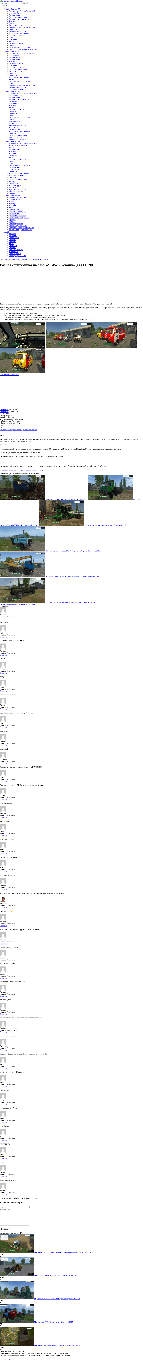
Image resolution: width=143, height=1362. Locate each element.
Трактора (12, 21)
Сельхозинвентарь (16, 250)
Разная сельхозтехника (17, 31)
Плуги (11, 23)
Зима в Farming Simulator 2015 (20, 230)
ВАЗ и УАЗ (13, 188)
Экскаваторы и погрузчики (19, 47)
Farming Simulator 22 (12, 51)
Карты (11, 147)
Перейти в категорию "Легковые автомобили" (18, 604)
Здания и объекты (16, 25)
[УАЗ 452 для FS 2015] (68, 347)
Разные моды (14, 183)
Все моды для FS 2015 (17, 198)
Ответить (3, 619)
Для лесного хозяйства (17, 216)
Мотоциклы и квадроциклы (19, 33)
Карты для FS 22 (15, 55)
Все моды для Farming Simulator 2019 (23, 93)
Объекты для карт (16, 224)
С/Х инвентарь (14, 167)
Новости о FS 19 (15, 137)
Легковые (12, 242)
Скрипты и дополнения (18, 17)
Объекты (12, 133)
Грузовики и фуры (16, 43)
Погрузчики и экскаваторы (19, 165)
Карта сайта (9, 1359)
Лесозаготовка (14, 129)
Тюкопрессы (13, 252)
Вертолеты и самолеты (17, 89)
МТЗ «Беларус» (15, 186)
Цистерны (13, 29)
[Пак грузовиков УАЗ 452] (114, 347)
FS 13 (6, 232)
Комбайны (13, 39)
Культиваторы (14, 121)
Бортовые (12, 240)
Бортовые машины (16, 210)
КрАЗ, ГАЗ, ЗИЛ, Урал (17, 190)
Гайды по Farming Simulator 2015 (21, 228)
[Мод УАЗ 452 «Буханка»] (22, 373)
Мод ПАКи (13, 127)
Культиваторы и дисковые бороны (22, 27)
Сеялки (12, 37)
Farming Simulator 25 (12, 9)
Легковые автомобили (17, 35)
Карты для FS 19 (15, 95)
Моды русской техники (18, 145)
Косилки (12, 123)
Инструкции (14, 194)
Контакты (3, 5)
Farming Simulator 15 (12, 196)
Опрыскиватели (15, 254)
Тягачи (11, 41)
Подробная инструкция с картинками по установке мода (21, 470)
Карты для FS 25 (15, 13)
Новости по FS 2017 (16, 192)
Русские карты (14, 15)
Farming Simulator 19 (12, 91)
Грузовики (13, 101)
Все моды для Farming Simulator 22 (22, 53)
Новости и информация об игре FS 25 (23, 49)
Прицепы (12, 45)
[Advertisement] (19, 285)
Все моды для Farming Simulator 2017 (23, 143)
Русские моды (14, 57)
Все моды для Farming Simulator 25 (22, 11)
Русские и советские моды (19, 19)
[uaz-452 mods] (22, 347)
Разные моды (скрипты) (18, 226)
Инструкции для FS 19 (17, 139)
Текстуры (12, 181)
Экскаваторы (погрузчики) (19, 218)
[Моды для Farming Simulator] (11, 1)
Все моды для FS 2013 (17, 256)
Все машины (14, 238)
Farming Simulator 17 (12, 141)
